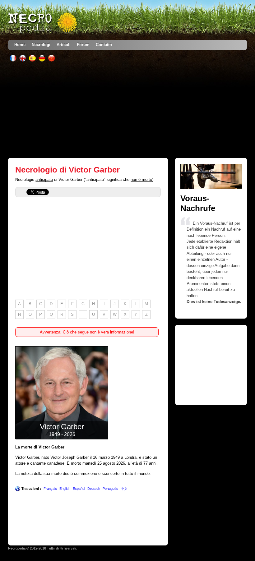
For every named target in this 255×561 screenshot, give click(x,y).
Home (20, 44)
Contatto (104, 44)
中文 (124, 488)
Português (110, 488)
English (64, 488)
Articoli (64, 44)
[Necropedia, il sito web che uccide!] (43, 23)
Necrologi (41, 44)
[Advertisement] (127, 109)
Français (50, 488)
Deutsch (93, 488)
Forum (83, 44)
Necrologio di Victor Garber (67, 169)
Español (79, 488)
